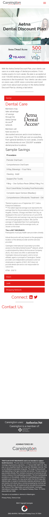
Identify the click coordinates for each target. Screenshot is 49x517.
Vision (8, 277)
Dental (8, 98)
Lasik (8, 283)
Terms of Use (16, 498)
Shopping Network (14, 290)
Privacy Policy (6, 498)
